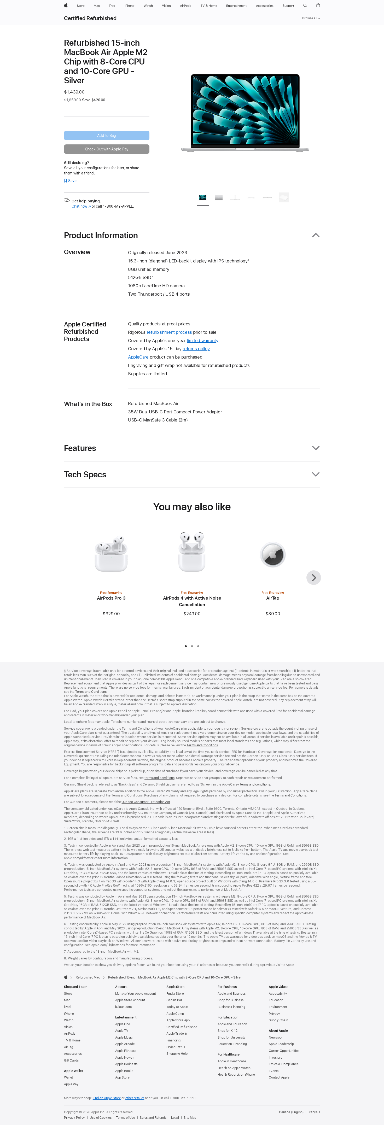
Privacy (274, 1014)
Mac (67, 1000)
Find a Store (175, 993)
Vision (68, 1027)
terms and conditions (159, 778)
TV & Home (72, 1040)
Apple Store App (178, 1020)
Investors (275, 1057)
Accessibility (278, 993)
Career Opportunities (284, 1051)
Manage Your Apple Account (135, 993)
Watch (68, 1020)
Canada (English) (291, 1112)
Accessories (73, 1054)
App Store (122, 1077)
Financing (173, 1040)
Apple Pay (71, 1084)
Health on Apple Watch (234, 1068)
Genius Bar (174, 1000)
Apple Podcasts (126, 1064)
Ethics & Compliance (284, 1064)
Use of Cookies (100, 1118)
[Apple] (66, 977)
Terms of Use (125, 1118)
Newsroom (276, 1037)
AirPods (69, 1033)
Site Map (190, 1118)
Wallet (68, 1077)
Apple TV (121, 1031)
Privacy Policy (74, 1118)
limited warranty (202, 340)
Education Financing (232, 1044)
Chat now (81, 206)
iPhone (69, 1014)
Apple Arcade (125, 1044)
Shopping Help (176, 1054)
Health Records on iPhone (236, 1074)
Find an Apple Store (107, 1098)
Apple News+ (124, 1057)
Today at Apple (177, 1007)
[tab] (203, 198)
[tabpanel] (245, 113)
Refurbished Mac (88, 977)
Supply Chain (278, 1020)
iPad (67, 1007)
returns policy (196, 348)
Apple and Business (232, 993)
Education (276, 1000)
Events (273, 1071)
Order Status (175, 1047)
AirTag (68, 1047)
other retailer (134, 1098)
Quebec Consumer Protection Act (145, 802)
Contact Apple (279, 1077)
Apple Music (124, 1037)
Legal (175, 1118)
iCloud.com (123, 1007)
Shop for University (232, 1037)
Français (313, 1112)
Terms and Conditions (91, 692)
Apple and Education (232, 1024)
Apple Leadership (281, 1044)
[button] (305, 5)
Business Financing (231, 1007)
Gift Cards (71, 1060)
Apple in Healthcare (232, 1061)
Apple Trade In (176, 1033)
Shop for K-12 (227, 1031)
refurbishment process (169, 332)
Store (68, 993)
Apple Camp (175, 1014)
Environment (278, 1007)
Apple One (122, 1024)
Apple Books (124, 1071)
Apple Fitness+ (125, 1051)
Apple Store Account (130, 1000)
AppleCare (138, 357)
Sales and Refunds (153, 1118)
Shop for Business (230, 1000)
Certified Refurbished (90, 18)
